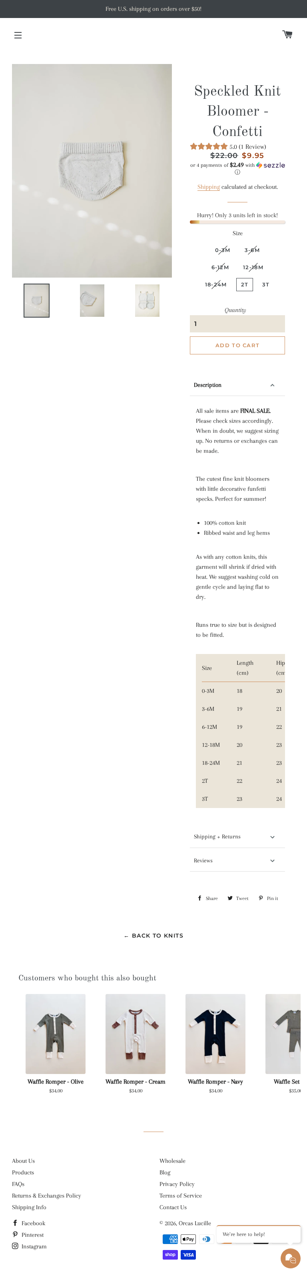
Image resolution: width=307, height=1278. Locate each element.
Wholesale (172, 1160)
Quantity (235, 310)
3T (266, 284)
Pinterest (32, 1234)
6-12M (220, 267)
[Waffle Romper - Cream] (135, 1034)
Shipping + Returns (217, 836)
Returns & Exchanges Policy (46, 1195)
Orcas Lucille (195, 1223)
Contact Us (173, 1207)
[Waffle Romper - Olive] (55, 1034)
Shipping (208, 186)
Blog (164, 1172)
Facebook (32, 1223)
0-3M (223, 250)
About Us (23, 1160)
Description (207, 385)
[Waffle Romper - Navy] (215, 1034)
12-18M (253, 267)
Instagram (33, 1246)
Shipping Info (29, 1207)
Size (238, 233)
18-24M (216, 284)
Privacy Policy (177, 1184)
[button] (237, 168)
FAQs (18, 1184)
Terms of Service (180, 1195)
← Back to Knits (153, 935)
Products (23, 1172)
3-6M (252, 250)
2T (245, 284)
